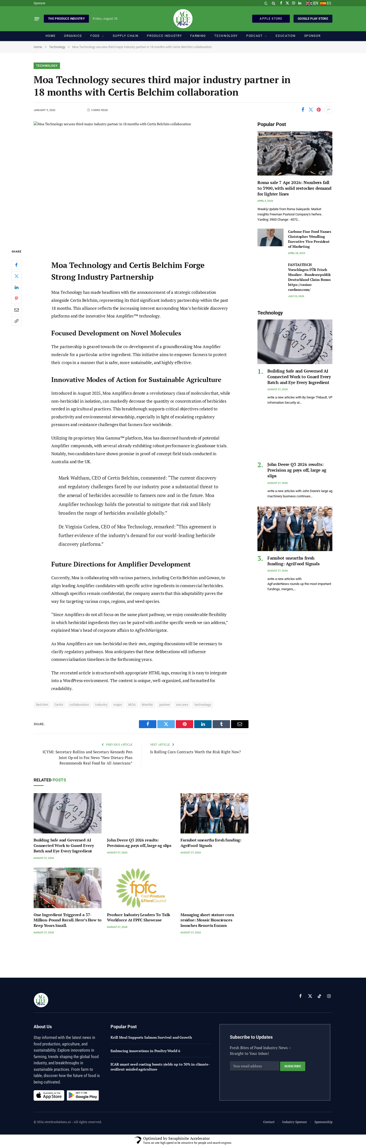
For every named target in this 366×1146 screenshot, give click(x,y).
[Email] (16, 310)
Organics (73, 36)
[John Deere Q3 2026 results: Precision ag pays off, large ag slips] (141, 813)
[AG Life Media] (183, 18)
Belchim (42, 704)
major (118, 704)
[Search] (273, 3)
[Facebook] (16, 265)
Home (51, 36)
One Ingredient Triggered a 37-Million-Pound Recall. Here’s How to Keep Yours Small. (67, 920)
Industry (101, 704)
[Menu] (36, 18)
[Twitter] (16, 276)
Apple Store (271, 18)
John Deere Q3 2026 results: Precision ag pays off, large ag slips (139, 842)
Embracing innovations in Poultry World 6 (145, 1050)
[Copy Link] (16, 321)
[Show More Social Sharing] (328, 110)
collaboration (79, 704)
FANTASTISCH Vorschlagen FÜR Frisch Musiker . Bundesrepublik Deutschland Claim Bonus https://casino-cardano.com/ (309, 277)
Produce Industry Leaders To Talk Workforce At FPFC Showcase (138, 917)
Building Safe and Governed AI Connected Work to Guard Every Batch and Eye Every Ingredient (64, 845)
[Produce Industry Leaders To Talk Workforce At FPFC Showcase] (141, 888)
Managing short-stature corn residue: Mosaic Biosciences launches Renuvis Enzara (207, 920)
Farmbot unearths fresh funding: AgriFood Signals (211, 842)
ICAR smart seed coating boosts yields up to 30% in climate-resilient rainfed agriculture (160, 1067)
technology (202, 704)
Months (147, 704)
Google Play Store (313, 18)
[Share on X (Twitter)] (310, 110)
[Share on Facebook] (302, 110)
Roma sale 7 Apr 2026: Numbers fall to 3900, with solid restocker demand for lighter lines (294, 188)
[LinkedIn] (16, 287)
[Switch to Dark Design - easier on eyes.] (266, 3)
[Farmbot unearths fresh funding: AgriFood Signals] (214, 813)
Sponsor (39, 3)
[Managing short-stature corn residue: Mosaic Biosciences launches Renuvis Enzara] (214, 888)
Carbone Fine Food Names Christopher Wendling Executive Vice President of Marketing (309, 239)
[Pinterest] (16, 298)
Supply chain (125, 36)
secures (182, 704)
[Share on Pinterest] (318, 110)
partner (164, 704)
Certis (59, 704)
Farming (198, 36)
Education (286, 36)
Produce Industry (164, 36)
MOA (131, 704)
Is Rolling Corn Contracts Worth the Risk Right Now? (195, 751)
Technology (226, 36)
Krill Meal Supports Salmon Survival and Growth (151, 1037)
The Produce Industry (66, 18)
